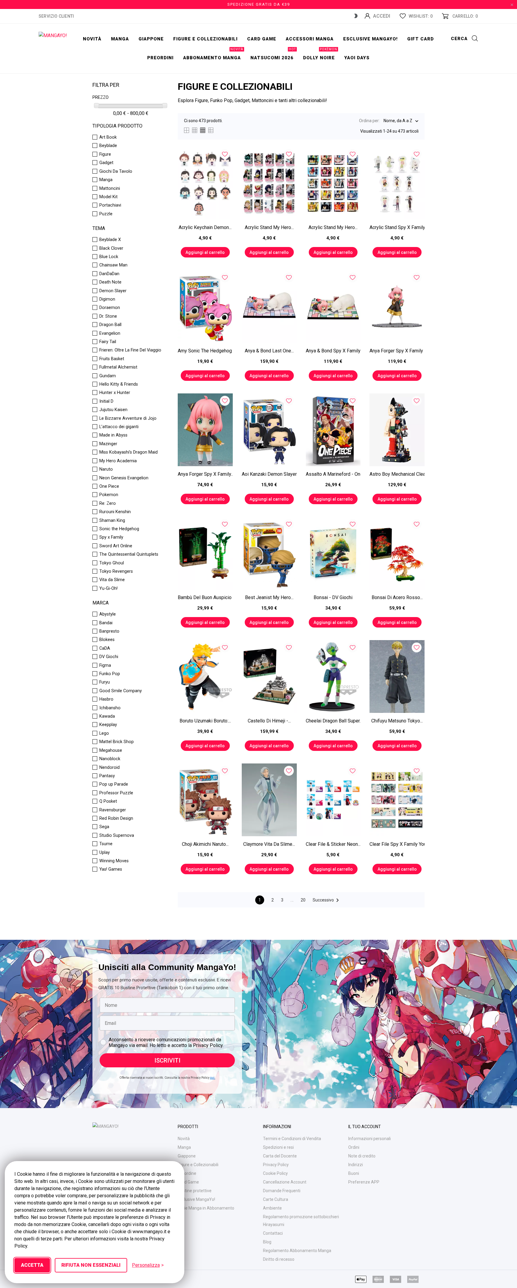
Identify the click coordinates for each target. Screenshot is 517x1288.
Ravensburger (112, 810)
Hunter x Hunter (114, 393)
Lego (104, 733)
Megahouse (110, 750)
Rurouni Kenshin (115, 512)
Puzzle (105, 214)
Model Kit (108, 197)
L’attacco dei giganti (119, 427)
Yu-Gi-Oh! (108, 589)
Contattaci (273, 1233)
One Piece (109, 486)
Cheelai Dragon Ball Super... (333, 721)
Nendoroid (109, 768)
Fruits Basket (111, 359)
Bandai (105, 623)
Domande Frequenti (281, 1190)
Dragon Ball (110, 325)
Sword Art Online (115, 546)
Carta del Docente (280, 1156)
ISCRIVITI (167, 1060)
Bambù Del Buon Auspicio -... (205, 597)
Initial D (106, 401)
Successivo (327, 900)
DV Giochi (108, 657)
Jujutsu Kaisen (113, 410)
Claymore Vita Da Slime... (269, 844)
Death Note (110, 282)
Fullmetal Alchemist (118, 367)
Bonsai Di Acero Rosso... (397, 597)
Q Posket (108, 801)
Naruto (106, 469)
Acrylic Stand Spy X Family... (397, 227)
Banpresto (109, 631)
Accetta (32, 1265)
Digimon (107, 299)
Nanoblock (109, 759)
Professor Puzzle (116, 793)
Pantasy (107, 776)
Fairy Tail (107, 342)
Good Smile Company (120, 691)
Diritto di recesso (278, 1259)
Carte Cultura (275, 1199)
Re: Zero (107, 503)
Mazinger (108, 444)
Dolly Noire (320, 54)
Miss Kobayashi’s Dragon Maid (128, 452)
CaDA (104, 648)
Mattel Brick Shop (116, 742)
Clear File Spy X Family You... (397, 844)
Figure (105, 154)
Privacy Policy (276, 1164)
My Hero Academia (118, 461)
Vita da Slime (112, 580)
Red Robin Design (116, 818)
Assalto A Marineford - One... (333, 474)
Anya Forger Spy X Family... (205, 474)
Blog (267, 1241)
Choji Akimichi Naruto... (205, 844)
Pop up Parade (113, 784)
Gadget (106, 163)
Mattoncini (109, 189)
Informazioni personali (369, 1138)
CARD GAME (261, 39)
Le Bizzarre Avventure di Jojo (127, 418)
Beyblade (108, 146)
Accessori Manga (310, 39)
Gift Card (420, 39)
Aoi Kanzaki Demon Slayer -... (269, 474)
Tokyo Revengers (116, 571)
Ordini (353, 1147)
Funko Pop (109, 674)
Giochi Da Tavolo (115, 171)
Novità (92, 39)
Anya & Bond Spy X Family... (333, 351)
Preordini (160, 57)
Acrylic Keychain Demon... (205, 227)
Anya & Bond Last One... (269, 351)
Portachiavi (110, 205)
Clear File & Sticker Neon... (333, 844)
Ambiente (272, 1208)
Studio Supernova (116, 836)
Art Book (108, 137)
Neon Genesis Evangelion (123, 478)
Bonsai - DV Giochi (333, 597)
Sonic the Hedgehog (119, 529)
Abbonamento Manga (213, 54)
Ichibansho (110, 708)
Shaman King (112, 521)
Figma (105, 665)
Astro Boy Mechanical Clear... (397, 474)
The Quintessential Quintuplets (128, 554)
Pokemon (108, 495)
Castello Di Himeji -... (269, 721)
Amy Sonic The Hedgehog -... (205, 351)
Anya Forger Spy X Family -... (397, 351)
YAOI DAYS (356, 57)
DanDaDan (109, 274)
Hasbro (106, 699)
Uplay (104, 853)
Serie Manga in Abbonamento (206, 1208)
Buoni (353, 1173)
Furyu (104, 682)
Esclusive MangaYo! (370, 39)
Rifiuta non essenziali (91, 1265)
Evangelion (109, 333)
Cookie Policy (275, 1173)
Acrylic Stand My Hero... (269, 227)
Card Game (188, 1182)
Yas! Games (110, 869)
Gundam (107, 376)
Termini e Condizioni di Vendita (292, 1138)
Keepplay (108, 725)
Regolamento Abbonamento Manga (297, 1250)
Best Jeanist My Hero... (269, 597)
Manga (120, 39)
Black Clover (111, 248)
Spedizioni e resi (278, 1147)
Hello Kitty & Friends (118, 384)
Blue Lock (108, 257)
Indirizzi (355, 1164)
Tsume (105, 844)
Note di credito (361, 1156)
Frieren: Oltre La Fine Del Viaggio (130, 350)
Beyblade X (110, 240)
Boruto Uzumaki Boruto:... (205, 721)
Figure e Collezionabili (198, 1164)
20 (303, 900)
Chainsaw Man (113, 265)
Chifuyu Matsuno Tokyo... (397, 721)
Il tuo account (364, 1126)
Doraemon (109, 308)
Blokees (107, 640)
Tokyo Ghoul (111, 563)
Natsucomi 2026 (273, 54)
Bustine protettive (195, 1190)
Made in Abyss (113, 435)
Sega (104, 827)
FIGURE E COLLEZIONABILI (205, 39)
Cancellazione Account (284, 1182)
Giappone (151, 39)
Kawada (107, 716)
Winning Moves (114, 861)
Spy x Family (111, 537)
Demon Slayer (113, 291)
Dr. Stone (108, 316)
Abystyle (107, 614)
